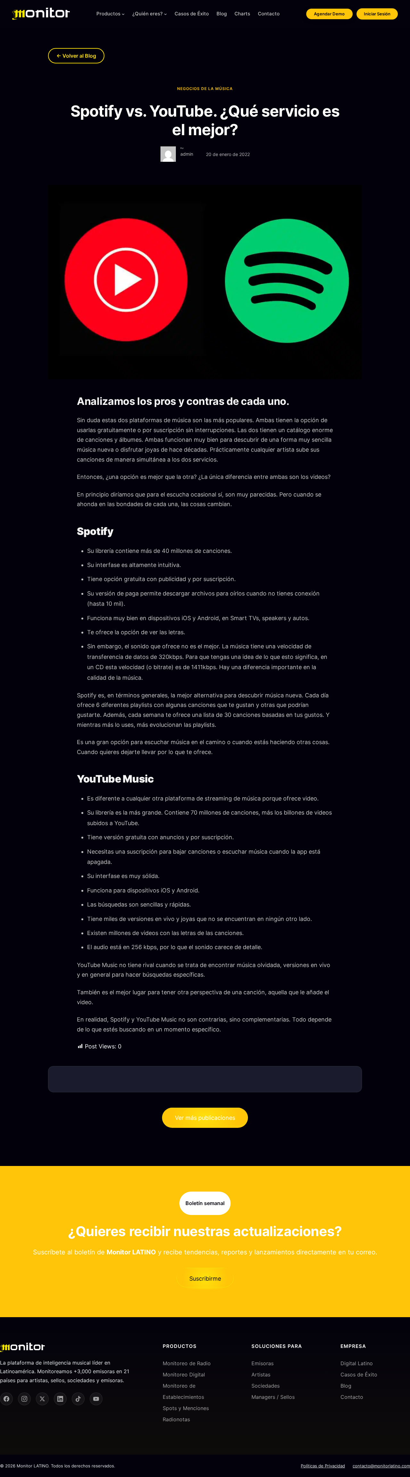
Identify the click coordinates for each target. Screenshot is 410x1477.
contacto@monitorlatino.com (381, 1465)
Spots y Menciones (186, 1408)
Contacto (351, 1397)
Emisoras (262, 1363)
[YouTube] (96, 1398)
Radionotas (176, 1419)
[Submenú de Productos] (123, 13)
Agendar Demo (329, 13)
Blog (345, 1386)
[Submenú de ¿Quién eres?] (165, 13)
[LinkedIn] (60, 1398)
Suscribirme (205, 1278)
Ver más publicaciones (205, 1117)
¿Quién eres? (147, 14)
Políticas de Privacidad (323, 1465)
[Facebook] (6, 1398)
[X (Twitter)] (42, 1398)
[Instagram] (24, 1398)
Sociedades (265, 1386)
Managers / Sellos (273, 1397)
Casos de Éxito (358, 1374)
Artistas (260, 1374)
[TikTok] (78, 1398)
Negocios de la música (205, 88)
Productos (108, 14)
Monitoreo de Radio (187, 1363)
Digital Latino (356, 1363)
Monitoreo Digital (184, 1374)
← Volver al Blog (76, 56)
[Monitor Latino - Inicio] (41, 14)
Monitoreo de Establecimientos (183, 1391)
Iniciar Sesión (377, 13)
